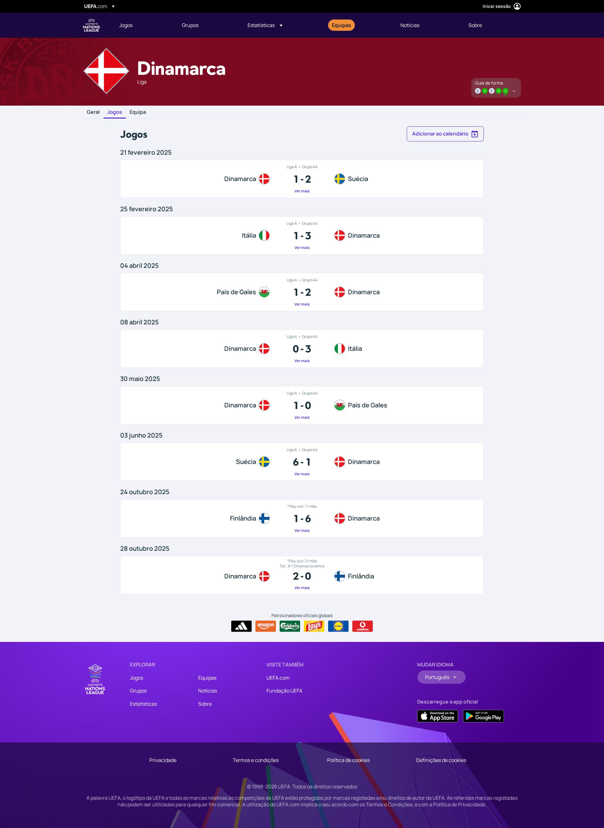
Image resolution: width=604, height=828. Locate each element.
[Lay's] (314, 626)
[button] (265, 25)
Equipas (207, 677)
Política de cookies (348, 760)
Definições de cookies (441, 760)
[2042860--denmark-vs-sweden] (302, 179)
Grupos (138, 690)
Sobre (205, 703)
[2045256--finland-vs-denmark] (302, 518)
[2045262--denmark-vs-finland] (302, 575)
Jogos (114, 112)
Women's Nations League (91, 25)
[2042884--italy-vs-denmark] (302, 235)
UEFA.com (278, 677)
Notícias (207, 690)
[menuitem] (142, 25)
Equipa (138, 112)
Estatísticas (143, 703)
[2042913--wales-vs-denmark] (302, 292)
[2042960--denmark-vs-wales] (302, 405)
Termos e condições (256, 760)
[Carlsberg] (290, 626)
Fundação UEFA (284, 690)
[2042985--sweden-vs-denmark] (302, 462)
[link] (126, 25)
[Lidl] (338, 626)
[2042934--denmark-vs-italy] (302, 348)
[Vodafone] (362, 626)
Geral (93, 112)
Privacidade (162, 760)
